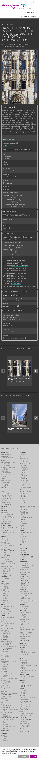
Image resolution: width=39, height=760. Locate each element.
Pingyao (6, 602)
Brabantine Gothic (9, 171)
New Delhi (25, 462)
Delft (23, 584)
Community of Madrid (28, 671)
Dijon (5, 666)
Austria (4, 479)
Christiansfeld (8, 648)
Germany (4, 691)
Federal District (7, 546)
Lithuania (23, 549)
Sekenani (24, 542)
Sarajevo (6, 534)
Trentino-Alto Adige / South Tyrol (28, 506)
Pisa (22, 516)
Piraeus (5, 740)
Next (36, 371)
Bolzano (24, 509)
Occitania (5, 675)
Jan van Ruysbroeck (18, 204)
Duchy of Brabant (17, 263)
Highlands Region (8, 618)
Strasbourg (7, 673)
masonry (6, 189)
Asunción (23, 595)
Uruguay (23, 718)
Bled (22, 649)
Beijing (5, 586)
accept (33, 756)
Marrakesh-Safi (25, 573)
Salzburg (6, 486)
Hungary (23, 452)
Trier (4, 723)
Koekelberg (7, 516)
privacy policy (6, 756)
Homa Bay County (26, 533)
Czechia (4, 616)
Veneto (22, 525)
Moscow (24, 634)
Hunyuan (6, 600)
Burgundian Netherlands (19, 265)
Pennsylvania (25, 708)
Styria (3, 488)
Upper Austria (6, 495)
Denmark (4, 639)
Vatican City (24, 731)
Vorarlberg (5, 502)
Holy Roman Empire (18, 260)
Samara (23, 638)
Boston (23, 702)
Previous (3, 371)
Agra (22, 486)
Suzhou (5, 595)
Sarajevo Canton (7, 532)
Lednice (5, 635)
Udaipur (24, 482)
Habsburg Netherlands (19, 268)
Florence (24, 513)
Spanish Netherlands (18, 271)
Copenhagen (7, 643)
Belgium (24, 237)
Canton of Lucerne (27, 677)
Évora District (25, 623)
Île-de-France (6, 687)
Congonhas (7, 552)
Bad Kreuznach (8, 719)
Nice (4, 683)
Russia (22, 627)
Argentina (5, 452)
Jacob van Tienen (17, 195)
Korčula (6, 610)
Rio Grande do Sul (8, 563)
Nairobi (22, 538)
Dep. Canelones (25, 720)
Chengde (6, 591)
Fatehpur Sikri (26, 487)
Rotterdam (25, 585)
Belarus (4, 506)
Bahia (3, 542)
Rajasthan (23, 467)
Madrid (23, 672)
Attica (3, 735)
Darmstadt (7, 706)
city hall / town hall (9, 177)
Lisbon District (25, 613)
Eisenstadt (6, 482)
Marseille (6, 682)
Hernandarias (26, 593)
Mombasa (23, 536)
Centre (17, 239)
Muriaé (5, 554)
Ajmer (23, 471)
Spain (22, 658)
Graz (4, 489)
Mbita (23, 534)
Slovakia (23, 643)
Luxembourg (24, 555)
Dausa (23, 472)
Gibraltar (5, 730)
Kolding (6, 651)
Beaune (5, 664)
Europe (5, 237)
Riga (22, 546)
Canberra (6, 465)
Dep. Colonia (24, 723)
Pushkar (24, 479)
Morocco (23, 562)
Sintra (23, 618)
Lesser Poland (25, 606)
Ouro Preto (7, 556)
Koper (23, 651)
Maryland (23, 696)
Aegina (5, 737)
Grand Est (5, 668)
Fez (22, 571)
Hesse (3, 704)
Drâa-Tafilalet (25, 564)
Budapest (23, 454)
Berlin (3, 702)
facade (5, 145)
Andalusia (23, 660)
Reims (5, 671)
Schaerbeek (7, 521)
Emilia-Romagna (26, 492)
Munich (5, 700)
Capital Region (6, 641)
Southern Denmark (8, 646)
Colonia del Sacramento (25, 726)
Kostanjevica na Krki (28, 653)
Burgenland (6, 480)
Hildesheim (7, 716)
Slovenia (23, 647)
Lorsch (5, 711)
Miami (23, 694)
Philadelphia (25, 710)
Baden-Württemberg (9, 693)
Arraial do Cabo (9, 568)
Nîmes (5, 677)
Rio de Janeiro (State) (9, 567)
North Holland (26, 579)
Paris (4, 689)
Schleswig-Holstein (8, 726)
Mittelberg (7, 504)
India (22, 456)
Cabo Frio (6, 570)
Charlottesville (27, 713)
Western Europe (14, 237)
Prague (4, 621)
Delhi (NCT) (24, 458)
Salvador (6, 544)
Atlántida (24, 721)
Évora (23, 625)
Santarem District (26, 619)
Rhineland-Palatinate (9, 718)
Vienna (4, 500)
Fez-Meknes (24, 569)
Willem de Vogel (16, 200)
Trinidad (24, 602)
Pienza (23, 514)
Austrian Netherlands (18, 273)
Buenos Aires (6, 454)
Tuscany (23, 511)
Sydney (5, 469)
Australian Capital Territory (8, 463)
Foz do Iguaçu (8, 561)
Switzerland (24, 675)
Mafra (23, 616)
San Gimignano (26, 518)
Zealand (4, 655)
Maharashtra (25, 464)
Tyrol (3, 491)
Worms (5, 724)
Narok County (25, 540)
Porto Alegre (8, 565)
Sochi (23, 631)
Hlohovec (6, 633)
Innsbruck (6, 493)
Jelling (5, 650)
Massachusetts (25, 701)
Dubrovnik (7, 608)
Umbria (22, 520)
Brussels (31, 237)
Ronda (23, 667)
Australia (5, 460)
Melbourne (7, 472)
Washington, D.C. (26, 715)
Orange (5, 685)
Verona (23, 528)
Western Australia (8, 474)
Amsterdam (25, 580)
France (4, 659)
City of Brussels (7, 239)
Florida (22, 689)
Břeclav (6, 632)
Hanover (6, 714)
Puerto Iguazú (8, 458)
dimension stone (8, 183)
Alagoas (4, 538)
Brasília (5, 547)
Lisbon (23, 614)
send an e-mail (20, 338)
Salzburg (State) (7, 484)
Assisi (23, 521)
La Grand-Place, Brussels (11, 295)
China (3, 581)
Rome (23, 500)
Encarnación (26, 599)
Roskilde (6, 657)
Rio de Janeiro (8, 575)
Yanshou (6, 588)
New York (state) (26, 704)
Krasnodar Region (27, 629)
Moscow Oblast (26, 633)
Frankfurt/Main (9, 707)
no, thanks (23, 756)
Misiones (4, 456)
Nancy (5, 670)
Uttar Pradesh (25, 484)
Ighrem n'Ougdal (27, 565)
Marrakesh (25, 574)
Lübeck (5, 728)
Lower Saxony (6, 713)
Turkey (22, 681)
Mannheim (7, 696)
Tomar (23, 621)
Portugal (23, 611)
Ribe (4, 653)
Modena (24, 495)
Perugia (24, 523)
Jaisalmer (24, 475)
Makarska (6, 613)
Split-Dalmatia (6, 612)
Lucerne (24, 678)
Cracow (24, 608)
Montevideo (24, 729)
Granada (24, 664)
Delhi (23, 460)
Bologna (24, 493)
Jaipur (23, 474)
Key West (24, 690)
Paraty (5, 573)
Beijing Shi (5, 583)
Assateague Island (28, 697)
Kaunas (23, 551)
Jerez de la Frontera (29, 665)
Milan (23, 504)
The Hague (25, 587)
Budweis (6, 627)
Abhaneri (24, 469)
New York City (26, 706)
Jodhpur (24, 477)
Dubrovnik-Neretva (8, 606)
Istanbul (23, 683)
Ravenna (24, 497)
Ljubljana (24, 654)
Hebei (3, 590)
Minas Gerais (6, 549)
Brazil (3, 536)
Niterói (5, 572)
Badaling (6, 584)
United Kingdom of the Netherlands (23, 286)
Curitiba (6, 559)
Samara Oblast (25, 636)
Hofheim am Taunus (10, 709)
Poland (22, 604)
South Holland (25, 582)
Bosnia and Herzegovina (6, 524)
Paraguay (23, 590)
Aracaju (6, 578)
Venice (23, 527)
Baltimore (24, 699)
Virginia (23, 712)
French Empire (16, 283)
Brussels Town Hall (9, 139)
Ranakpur (24, 480)
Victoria (4, 471)
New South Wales (8, 467)
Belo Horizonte (8, 551)
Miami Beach (25, 692)
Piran (23, 656)
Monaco (23, 559)
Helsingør (6, 644)
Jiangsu (4, 593)
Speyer (5, 721)
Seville (23, 669)
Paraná (4, 558)
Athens (5, 738)
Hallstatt (6, 497)
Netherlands (25, 577)
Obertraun (7, 498)
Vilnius (23, 552)
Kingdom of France (17, 276)
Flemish (5, 165)
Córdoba (24, 662)
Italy (21, 490)
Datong (5, 599)
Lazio (21, 499)
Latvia (22, 544)
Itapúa (22, 597)
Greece (4, 733)
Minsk (3, 508)
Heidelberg (7, 695)
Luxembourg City (27, 557)
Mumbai (24, 465)
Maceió (5, 540)
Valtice (5, 637)
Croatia (4, 604)
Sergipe (4, 577)
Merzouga (25, 567)
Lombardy (23, 502)
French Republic (16, 281)
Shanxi (3, 597)
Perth (5, 476)
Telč (4, 619)
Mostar (5, 530)
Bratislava (23, 645)
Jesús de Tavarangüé (28, 600)
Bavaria (4, 698)
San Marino (24, 640)
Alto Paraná (24, 592)
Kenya (22, 531)
